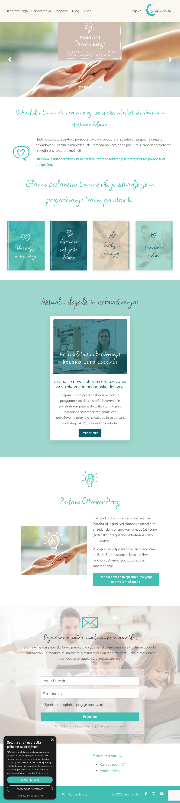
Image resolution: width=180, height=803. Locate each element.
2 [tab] (90, 86)
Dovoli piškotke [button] (30, 779)
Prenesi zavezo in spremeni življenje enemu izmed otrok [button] (126, 579)
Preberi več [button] (90, 433)
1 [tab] (84, 86)
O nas (87, 11)
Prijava (136, 11)
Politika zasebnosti (75, 794)
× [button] (52, 739)
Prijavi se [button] (90, 716)
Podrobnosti (42, 773)
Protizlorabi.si (110, 770)
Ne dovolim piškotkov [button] (30, 788)
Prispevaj (61, 11)
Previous (9, 59)
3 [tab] (95, 86)
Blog (75, 11)
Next (170, 59)
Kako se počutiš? (112, 764)
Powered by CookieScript (30, 796)
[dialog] (30, 767)
